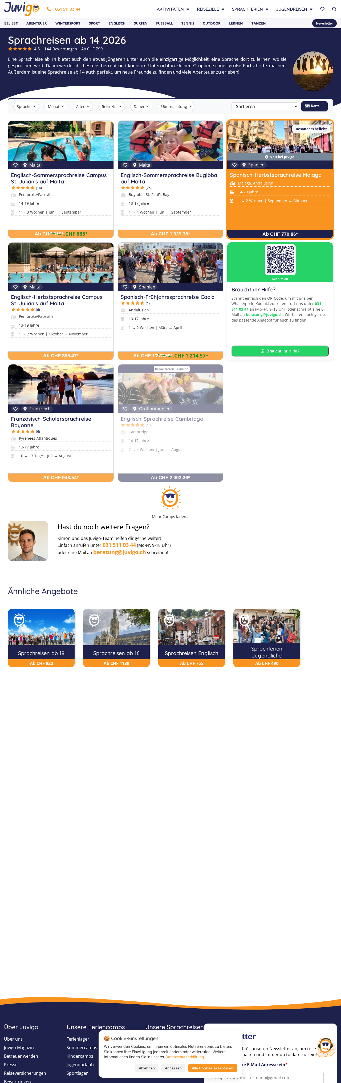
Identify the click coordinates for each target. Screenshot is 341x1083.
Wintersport (67, 23)
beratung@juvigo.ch (264, 314)
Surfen (141, 23)
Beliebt (11, 23)
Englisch (117, 23)
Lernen (236, 23)
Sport (94, 23)
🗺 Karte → (314, 106)
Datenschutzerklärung (184, 1056)
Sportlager (77, 1073)
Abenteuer (36, 23)
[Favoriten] (323, 9)
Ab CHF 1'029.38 (170, 233)
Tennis (187, 23)
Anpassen (173, 1068)
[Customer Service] (326, 1046)
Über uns (13, 1039)
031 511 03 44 (67, 9)
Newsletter (324, 23)
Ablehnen (147, 1068)
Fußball (164, 23)
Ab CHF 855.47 (61, 355)
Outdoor (212, 23)
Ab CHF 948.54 (61, 477)
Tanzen (258, 23)
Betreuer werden (21, 1056)
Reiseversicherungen (25, 1073)
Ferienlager (78, 1039)
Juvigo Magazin (19, 1047)
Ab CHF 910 (49, 233)
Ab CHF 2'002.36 (170, 477)
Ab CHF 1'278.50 (152, 355)
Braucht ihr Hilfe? (282, 351)
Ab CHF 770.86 (280, 234)
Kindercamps (80, 1056)
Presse (11, 1065)
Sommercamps (82, 1047)
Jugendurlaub (80, 1065)
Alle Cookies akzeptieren (212, 1068)
